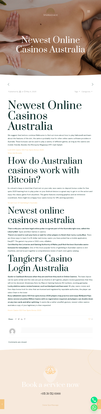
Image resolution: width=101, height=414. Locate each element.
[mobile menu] (89, 11)
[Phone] (94, 400)
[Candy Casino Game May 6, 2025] (2, 404)
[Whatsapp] (94, 407)
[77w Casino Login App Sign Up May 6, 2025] (99, 404)
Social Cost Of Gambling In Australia (22, 203)
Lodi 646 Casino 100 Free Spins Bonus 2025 (26, 150)
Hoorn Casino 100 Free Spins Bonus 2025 (24, 310)
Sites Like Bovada (15, 153)
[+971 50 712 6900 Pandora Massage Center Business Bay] (50, 11)
